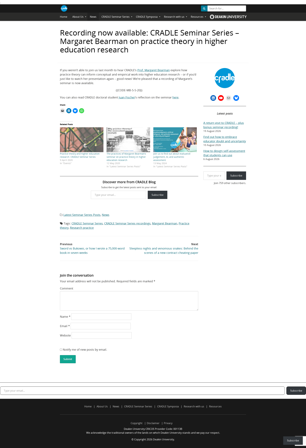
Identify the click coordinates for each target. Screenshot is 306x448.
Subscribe (158, 195)
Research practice (82, 228)
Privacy (168, 423)
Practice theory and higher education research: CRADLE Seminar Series (80, 155)
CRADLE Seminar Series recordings (127, 223)
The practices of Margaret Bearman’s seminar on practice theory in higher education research (126, 157)
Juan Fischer (127, 97)
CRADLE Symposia (147, 16)
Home (63, 16)
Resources (197, 16)
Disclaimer (153, 423)
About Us (78, 16)
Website (65, 335)
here (175, 97)
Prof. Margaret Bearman (153, 70)
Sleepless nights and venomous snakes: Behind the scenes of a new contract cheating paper (163, 248)
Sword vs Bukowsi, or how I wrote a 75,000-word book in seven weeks (92, 248)
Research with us (174, 16)
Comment (66, 288)
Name (65, 316)
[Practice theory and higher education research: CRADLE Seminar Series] (81, 139)
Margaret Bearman (164, 223)
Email (65, 326)
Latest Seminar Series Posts (81, 215)
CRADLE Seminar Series (116, 16)
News (93, 16)
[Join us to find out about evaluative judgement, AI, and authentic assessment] (175, 139)
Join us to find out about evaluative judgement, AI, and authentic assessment (171, 157)
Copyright (136, 423)
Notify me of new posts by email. (85, 349)
